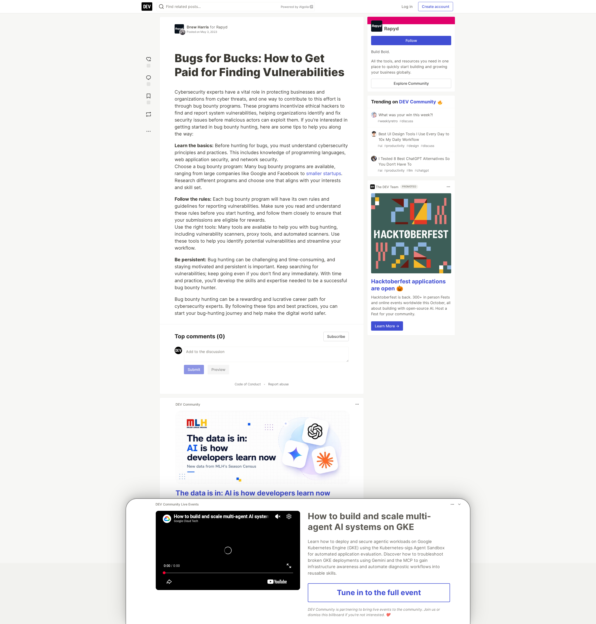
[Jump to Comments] (148, 80)
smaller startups (323, 173)
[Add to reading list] (148, 98)
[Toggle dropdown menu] (357, 404)
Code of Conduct (248, 384)
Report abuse (278, 384)
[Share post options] (148, 131)
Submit (194, 369)
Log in (407, 6)
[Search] (161, 6)
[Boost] (148, 114)
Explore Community (411, 83)
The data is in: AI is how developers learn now (253, 493)
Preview (218, 369)
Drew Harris (198, 27)
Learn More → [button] (387, 326)
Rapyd (221, 27)
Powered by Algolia (295, 7)
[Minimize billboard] (459, 504)
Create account (435, 6)
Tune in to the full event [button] (379, 592)
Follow (411, 40)
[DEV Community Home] (147, 6)
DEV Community (417, 102)
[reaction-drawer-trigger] (148, 61)
